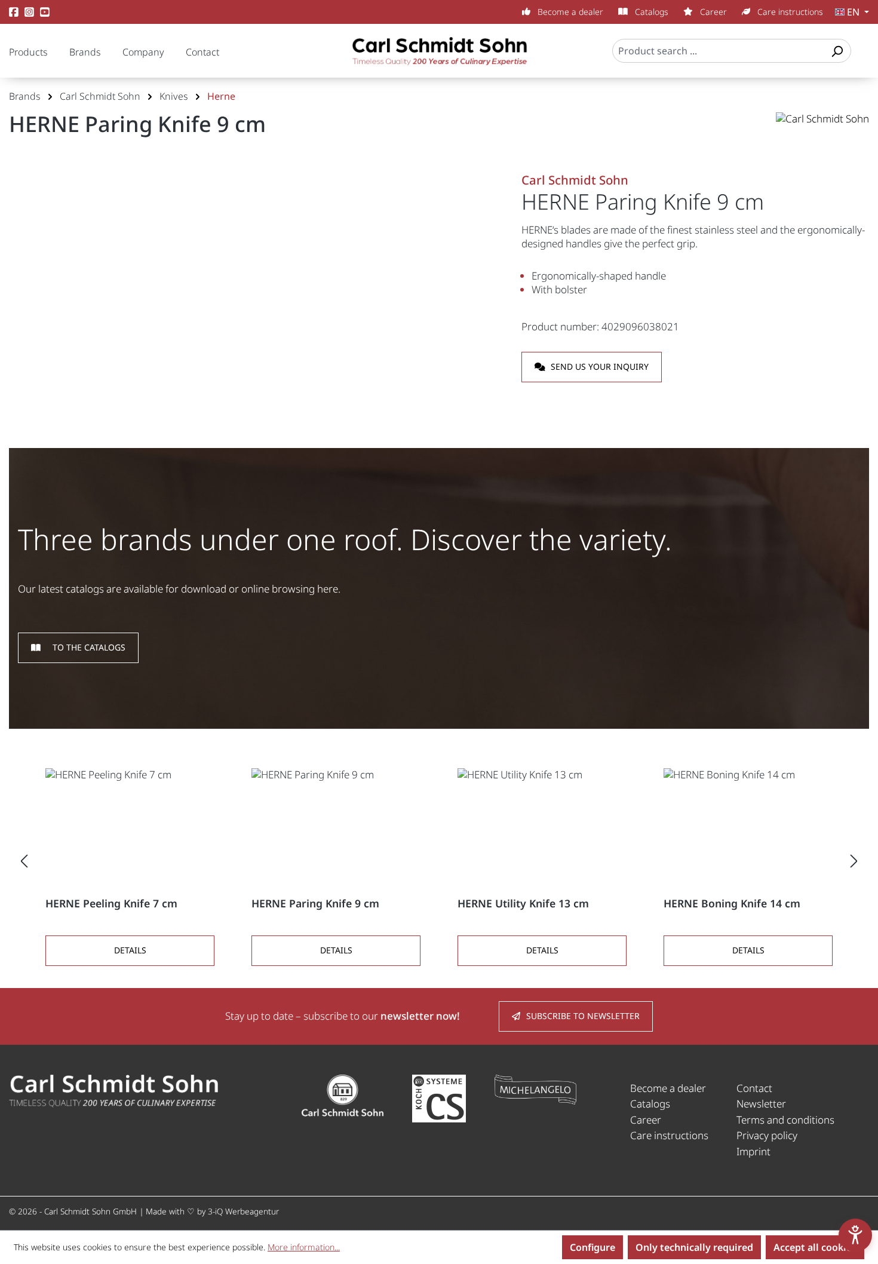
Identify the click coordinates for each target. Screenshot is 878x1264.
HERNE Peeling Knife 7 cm (111, 903)
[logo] (113, 1090)
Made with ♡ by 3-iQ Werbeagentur (212, 1211)
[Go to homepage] (439, 57)
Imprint (753, 1151)
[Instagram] (29, 12)
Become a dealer (569, 11)
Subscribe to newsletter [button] (583, 1015)
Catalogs (650, 11)
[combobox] (718, 50)
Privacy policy (766, 1135)
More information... (304, 1247)
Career (712, 11)
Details (130, 950)
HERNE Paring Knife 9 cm (315, 903)
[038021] (256, 298)
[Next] (854, 860)
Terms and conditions (785, 1120)
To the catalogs (89, 647)
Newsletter (761, 1103)
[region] (256, 298)
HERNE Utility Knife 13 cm (523, 903)
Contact (202, 52)
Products (28, 52)
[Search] (837, 50)
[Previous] (24, 860)
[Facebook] (14, 12)
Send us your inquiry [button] (600, 366)
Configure (592, 1247)
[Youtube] (45, 12)
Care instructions (789, 11)
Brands (85, 52)
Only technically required (694, 1247)
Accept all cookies (814, 1247)
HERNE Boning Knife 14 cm (732, 903)
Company (143, 52)
